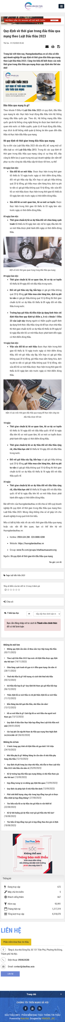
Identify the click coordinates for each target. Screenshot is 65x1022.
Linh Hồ (59, 562)
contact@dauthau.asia (24, 966)
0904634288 (23, 959)
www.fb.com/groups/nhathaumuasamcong (36, 549)
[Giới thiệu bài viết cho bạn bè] (47, 46)
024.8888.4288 (38, 537)
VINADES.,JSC (48, 1018)
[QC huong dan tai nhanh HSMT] (32, 20)
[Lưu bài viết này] (59, 46)
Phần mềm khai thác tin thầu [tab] (16, 942)
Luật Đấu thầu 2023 (32, 110)
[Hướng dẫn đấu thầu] (33, 6)
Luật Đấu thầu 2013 (27, 149)
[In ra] (53, 46)
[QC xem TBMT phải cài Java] (32, 853)
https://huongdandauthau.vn (31, 543)
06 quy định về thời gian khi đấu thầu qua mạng (32, 556)
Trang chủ (31, 994)
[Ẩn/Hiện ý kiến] (29, 613)
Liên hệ (10, 974)
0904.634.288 (23, 537)
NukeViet (25, 1018)
